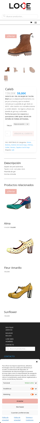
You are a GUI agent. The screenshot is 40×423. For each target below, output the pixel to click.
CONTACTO (10, 345)
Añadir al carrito (23, 134)
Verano (12, 147)
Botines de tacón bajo (19, 145)
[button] (37, 362)
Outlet (7, 147)
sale (13, 150)
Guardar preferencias (20, 413)
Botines (7, 145)
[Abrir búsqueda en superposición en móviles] (20, 16)
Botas (29, 142)
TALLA (9, 125)
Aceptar (20, 401)
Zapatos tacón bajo (23, 147)
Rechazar (20, 407)
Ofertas (30, 145)
